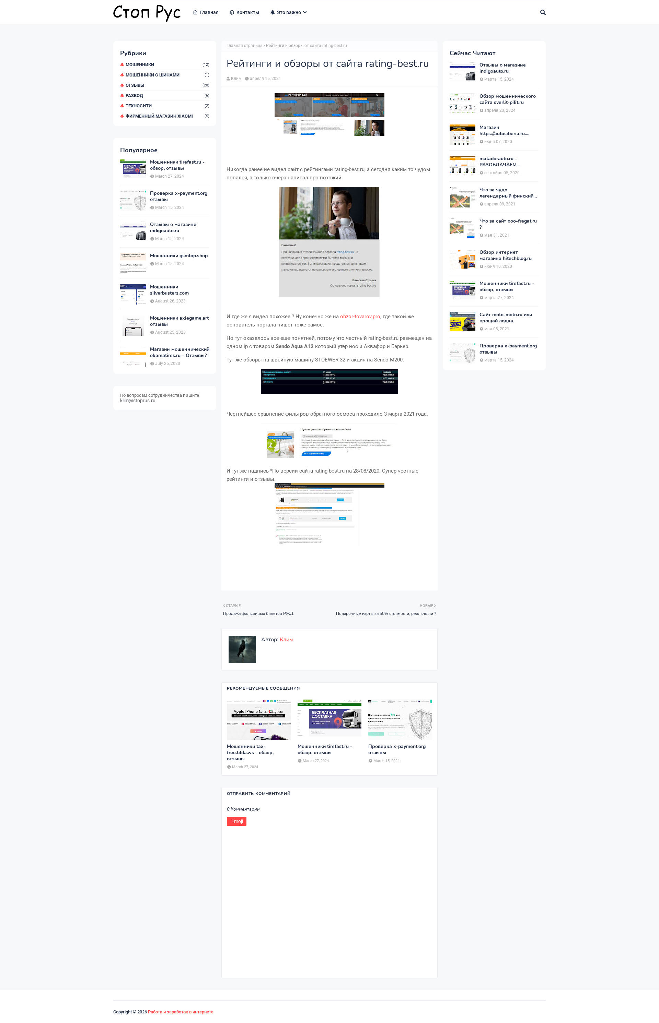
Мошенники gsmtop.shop (179, 256)
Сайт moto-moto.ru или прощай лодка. (505, 318)
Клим (236, 78)
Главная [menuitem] (209, 12)
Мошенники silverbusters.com (169, 290)
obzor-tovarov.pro (360, 316)
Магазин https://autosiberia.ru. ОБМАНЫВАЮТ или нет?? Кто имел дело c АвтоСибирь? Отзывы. (505, 130)
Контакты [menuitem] (247, 12)
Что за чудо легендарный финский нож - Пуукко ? (506, 193)
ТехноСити (167, 105)
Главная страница (245, 45)
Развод (167, 95)
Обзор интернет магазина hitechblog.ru (505, 255)
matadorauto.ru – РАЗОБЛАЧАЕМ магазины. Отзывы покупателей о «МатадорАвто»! (501, 162)
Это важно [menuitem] (289, 12)
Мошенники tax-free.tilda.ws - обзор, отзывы (250, 753)
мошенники (167, 64)
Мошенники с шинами (167, 75)
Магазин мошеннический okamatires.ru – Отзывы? (179, 352)
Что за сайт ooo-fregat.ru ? (508, 224)
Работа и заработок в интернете (180, 1011)
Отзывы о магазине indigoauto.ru (173, 228)
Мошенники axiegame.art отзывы (179, 321)
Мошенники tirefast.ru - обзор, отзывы (177, 165)
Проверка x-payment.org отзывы (178, 196)
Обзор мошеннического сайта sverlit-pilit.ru (507, 99)
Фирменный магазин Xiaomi (167, 116)
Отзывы (167, 85)
